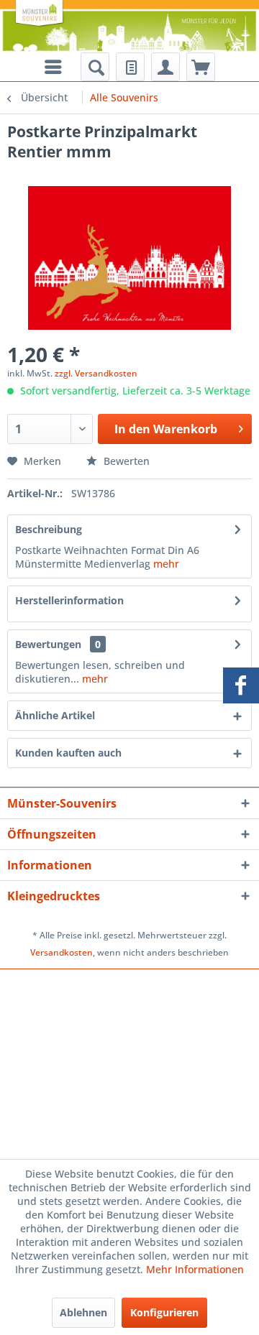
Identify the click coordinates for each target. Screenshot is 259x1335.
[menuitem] (95, 66)
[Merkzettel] (130, 66)
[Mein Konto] (165, 66)
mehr (166, 564)
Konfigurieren (164, 1312)
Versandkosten (61, 952)
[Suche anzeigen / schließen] (95, 66)
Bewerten (125, 461)
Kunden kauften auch (68, 752)
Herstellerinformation (69, 600)
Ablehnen (83, 1312)
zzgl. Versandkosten (96, 373)
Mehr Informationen (195, 1269)
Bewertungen (48, 644)
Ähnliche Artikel (55, 715)
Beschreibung (48, 529)
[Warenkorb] (200, 66)
